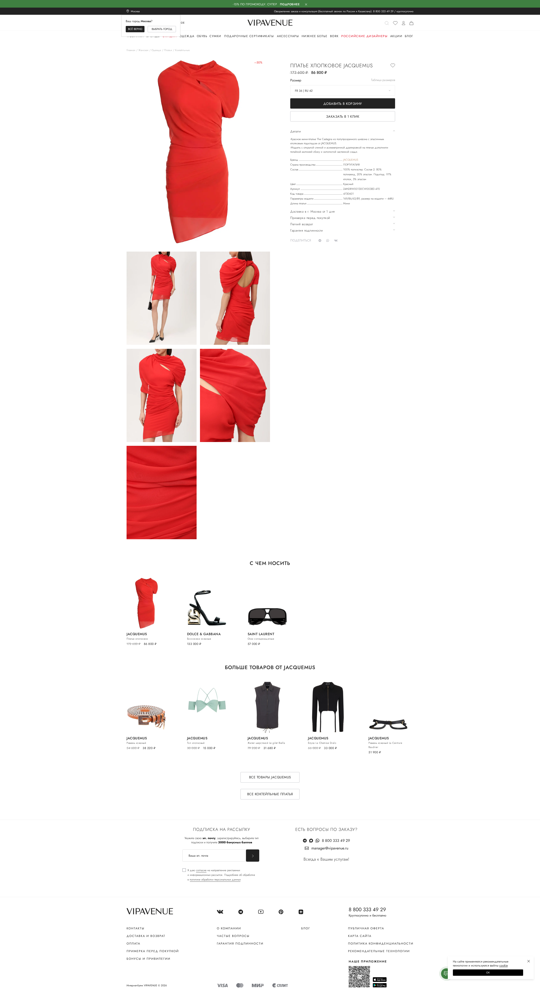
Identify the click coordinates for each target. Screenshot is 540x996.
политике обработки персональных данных (215, 879)
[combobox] (342, 90)
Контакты (135, 928)
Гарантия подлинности (240, 943)
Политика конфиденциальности (380, 943)
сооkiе (503, 965)
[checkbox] (218, 875)
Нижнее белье (315, 36)
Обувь (202, 36)
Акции (396, 36)
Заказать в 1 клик (342, 116)
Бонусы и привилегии (148, 959)
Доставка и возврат (146, 936)
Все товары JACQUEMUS (270, 777)
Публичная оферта (366, 928)
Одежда (186, 36)
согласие (201, 870)
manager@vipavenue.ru (329, 848)
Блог (409, 36)
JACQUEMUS (350, 160)
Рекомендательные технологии (379, 951)
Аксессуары (288, 36)
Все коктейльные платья (270, 794)
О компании (229, 928)
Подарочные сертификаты (249, 36)
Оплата (133, 943)
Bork (334, 36)
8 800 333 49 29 (383, 11)
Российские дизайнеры (364, 36)
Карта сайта (359, 936)
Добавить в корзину (342, 103)
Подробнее (290, 4)
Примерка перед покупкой (153, 951)
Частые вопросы (233, 936)
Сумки (215, 36)
